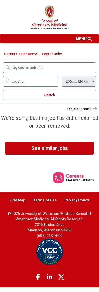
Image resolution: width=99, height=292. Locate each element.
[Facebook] (37, 277)
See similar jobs (49, 148)
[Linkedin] (49, 277)
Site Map (17, 200)
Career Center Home (20, 54)
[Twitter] (61, 277)
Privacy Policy (76, 200)
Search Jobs (52, 54)
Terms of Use (45, 200)
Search (49, 95)
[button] (49, 38)
